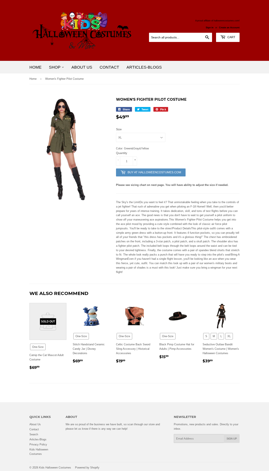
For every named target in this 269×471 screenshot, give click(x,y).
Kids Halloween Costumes (55, 467)
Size (119, 129)
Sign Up (232, 438)
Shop (55, 67)
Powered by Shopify (87, 467)
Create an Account (229, 27)
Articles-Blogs (144, 67)
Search (33, 434)
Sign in (210, 27)
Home (35, 67)
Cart (231, 37)
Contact (109, 67)
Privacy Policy (38, 444)
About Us (81, 67)
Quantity (121, 153)
